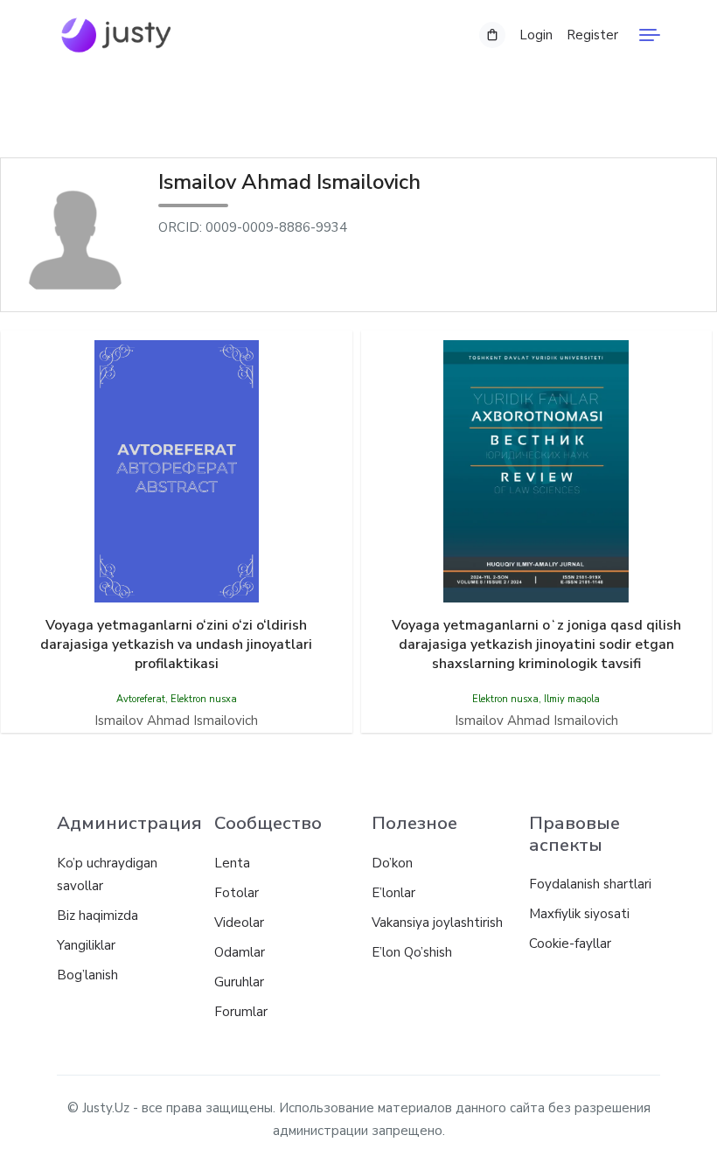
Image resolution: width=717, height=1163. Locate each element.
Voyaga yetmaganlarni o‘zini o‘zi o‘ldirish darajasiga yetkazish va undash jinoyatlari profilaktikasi (176, 644)
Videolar (239, 922)
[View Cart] (492, 35)
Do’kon (392, 863)
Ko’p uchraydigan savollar (107, 874)
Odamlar (239, 952)
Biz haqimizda (97, 915)
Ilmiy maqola (572, 699)
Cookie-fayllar (570, 943)
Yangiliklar (86, 945)
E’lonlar (393, 893)
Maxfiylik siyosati (579, 914)
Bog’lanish (87, 975)
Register (592, 35)
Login (536, 35)
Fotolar (236, 893)
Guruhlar (239, 982)
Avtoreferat (140, 699)
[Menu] (649, 34)
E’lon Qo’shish (412, 952)
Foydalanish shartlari (590, 884)
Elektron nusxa (204, 699)
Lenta (232, 863)
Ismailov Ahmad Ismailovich (176, 720)
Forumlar (241, 1011)
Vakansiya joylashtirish (437, 922)
